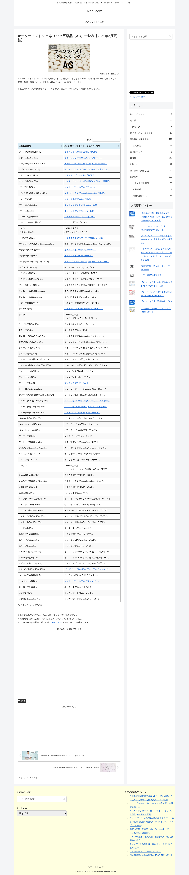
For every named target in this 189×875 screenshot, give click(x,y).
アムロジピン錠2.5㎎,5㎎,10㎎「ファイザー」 (85, 407)
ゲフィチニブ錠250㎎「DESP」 (79, 199)
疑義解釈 (152, 145)
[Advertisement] (69, 116)
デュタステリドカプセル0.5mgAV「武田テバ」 (86, 169)
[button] (61, 146)
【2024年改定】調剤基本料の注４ (156, 301)
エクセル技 (151, 127)
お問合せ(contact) (137, 97)
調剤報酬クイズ (152, 196)
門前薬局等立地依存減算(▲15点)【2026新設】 (151, 855)
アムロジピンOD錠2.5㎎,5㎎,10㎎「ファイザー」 (87, 401)
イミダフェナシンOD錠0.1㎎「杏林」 (81, 205)
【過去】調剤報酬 (152, 183)
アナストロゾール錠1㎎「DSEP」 (80, 175)
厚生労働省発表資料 (151, 139)
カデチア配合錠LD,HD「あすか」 (79, 216)
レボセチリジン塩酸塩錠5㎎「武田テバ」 (83, 309)
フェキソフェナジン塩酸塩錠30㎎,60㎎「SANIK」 (87, 181)
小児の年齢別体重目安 (151, 275)
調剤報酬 (151, 177)
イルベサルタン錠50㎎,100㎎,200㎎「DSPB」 (85, 163)
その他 (22, 701)
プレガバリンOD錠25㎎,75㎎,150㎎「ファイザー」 (88, 569)
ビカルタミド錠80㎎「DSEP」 (78, 256)
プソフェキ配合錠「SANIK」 (77, 383)
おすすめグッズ (151, 114)
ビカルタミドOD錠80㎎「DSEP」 (80, 250)
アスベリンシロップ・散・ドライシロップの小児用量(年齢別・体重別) (156, 239)
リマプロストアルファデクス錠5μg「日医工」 (85, 238)
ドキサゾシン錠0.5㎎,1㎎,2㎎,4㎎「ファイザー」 (86, 261)
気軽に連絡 (56, 622)
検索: (89, 140)
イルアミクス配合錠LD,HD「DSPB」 (81, 152)
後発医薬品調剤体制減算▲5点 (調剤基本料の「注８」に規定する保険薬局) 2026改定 (156, 217)
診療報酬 (152, 189)
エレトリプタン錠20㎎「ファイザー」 (82, 581)
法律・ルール (151, 164)
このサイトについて (95, 867)
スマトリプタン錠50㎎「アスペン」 (81, 187)
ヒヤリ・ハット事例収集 (151, 133)
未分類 (151, 158)
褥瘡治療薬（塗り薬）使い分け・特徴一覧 (149, 829)
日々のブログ (151, 152)
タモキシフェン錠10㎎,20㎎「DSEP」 (82, 412)
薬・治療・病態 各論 (151, 171)
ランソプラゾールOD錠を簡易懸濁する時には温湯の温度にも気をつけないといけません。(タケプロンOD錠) (152, 822)
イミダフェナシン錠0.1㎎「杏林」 (80, 211)
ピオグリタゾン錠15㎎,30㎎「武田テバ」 (83, 158)
